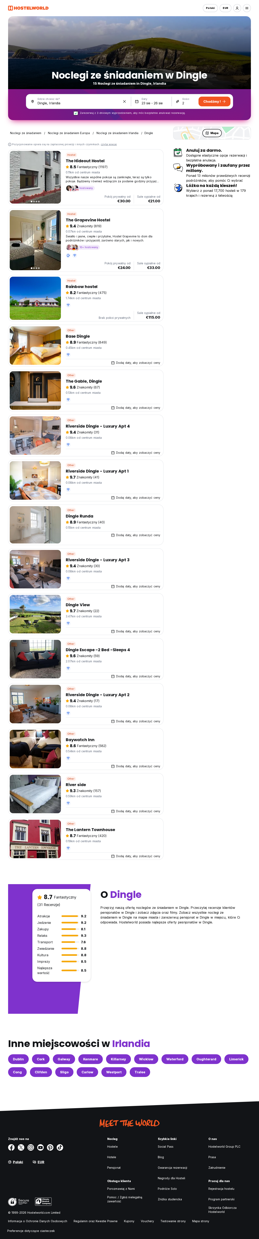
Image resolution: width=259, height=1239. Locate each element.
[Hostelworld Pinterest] (50, 1147)
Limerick (236, 1059)
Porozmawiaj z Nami (121, 1188)
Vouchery (147, 1221)
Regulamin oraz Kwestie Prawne (96, 1221)
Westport (114, 1072)
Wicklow (146, 1059)
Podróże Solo (167, 1188)
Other (70, 330)
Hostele (112, 1146)
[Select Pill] (237, 8)
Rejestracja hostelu (221, 1188)
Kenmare (90, 1059)
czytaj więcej (109, 144)
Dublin (18, 1059)
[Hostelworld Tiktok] (60, 1147)
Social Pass (165, 1146)
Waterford (175, 1059)
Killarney (118, 1059)
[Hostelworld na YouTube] (40, 1147)
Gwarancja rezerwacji (172, 1167)
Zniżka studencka (170, 1199)
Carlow (87, 1072)
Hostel (71, 154)
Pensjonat (114, 1167)
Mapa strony (200, 1221)
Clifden (41, 1072)
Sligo (64, 1072)
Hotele (111, 1157)
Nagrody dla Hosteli (171, 1178)
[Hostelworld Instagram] (31, 1147)
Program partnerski (221, 1199)
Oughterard (206, 1059)
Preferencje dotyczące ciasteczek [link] (31, 1231)
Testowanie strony (173, 1221)
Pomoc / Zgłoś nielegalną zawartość (124, 1199)
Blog (161, 1157)
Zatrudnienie (216, 1167)
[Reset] (124, 101)
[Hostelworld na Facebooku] (11, 1147)
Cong (17, 1072)
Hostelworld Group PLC (224, 1146)
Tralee (140, 1072)
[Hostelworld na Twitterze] (21, 1147)
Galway (64, 1059)
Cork (41, 1059)
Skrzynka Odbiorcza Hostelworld (222, 1209)
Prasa (212, 1157)
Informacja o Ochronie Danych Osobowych (37, 1221)
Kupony (129, 1221)
